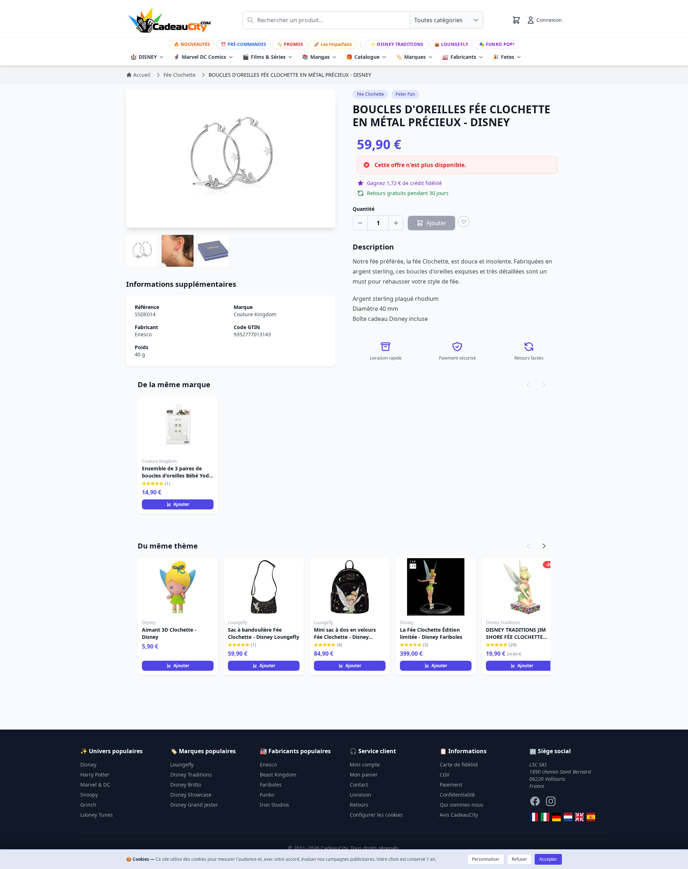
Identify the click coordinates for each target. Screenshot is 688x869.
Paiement (451, 784)
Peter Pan (405, 94)
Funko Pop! (496, 44)
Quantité (363, 208)
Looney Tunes (96, 814)
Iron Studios (274, 804)
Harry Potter (94, 774)
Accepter (548, 859)
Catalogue (362, 56)
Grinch (88, 804)
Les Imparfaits (333, 44)
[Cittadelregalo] (545, 817)
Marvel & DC (95, 784)
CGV (444, 774)
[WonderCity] (556, 817)
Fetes (503, 56)
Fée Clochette (370, 94)
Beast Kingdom (278, 774)
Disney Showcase (190, 794)
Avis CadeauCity (459, 814)
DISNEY (143, 56)
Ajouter (181, 504)
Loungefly (451, 44)
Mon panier (364, 774)
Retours (359, 804)
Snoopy (89, 794)
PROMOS (290, 44)
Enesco (143, 334)
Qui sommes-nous (461, 804)
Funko (267, 794)
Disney (88, 764)
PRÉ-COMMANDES (243, 44)
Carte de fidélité (459, 764)
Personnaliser (486, 859)
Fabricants (459, 56)
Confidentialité (457, 794)
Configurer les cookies (376, 814)
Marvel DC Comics (199, 56)
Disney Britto (185, 784)
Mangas (316, 56)
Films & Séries (264, 56)
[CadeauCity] (533, 817)
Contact (359, 784)
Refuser (519, 859)
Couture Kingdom (255, 314)
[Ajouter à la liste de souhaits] (463, 221)
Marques (411, 56)
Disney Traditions (396, 44)
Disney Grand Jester (194, 804)
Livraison (360, 794)
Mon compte (365, 764)
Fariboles (271, 784)
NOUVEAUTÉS (192, 44)
